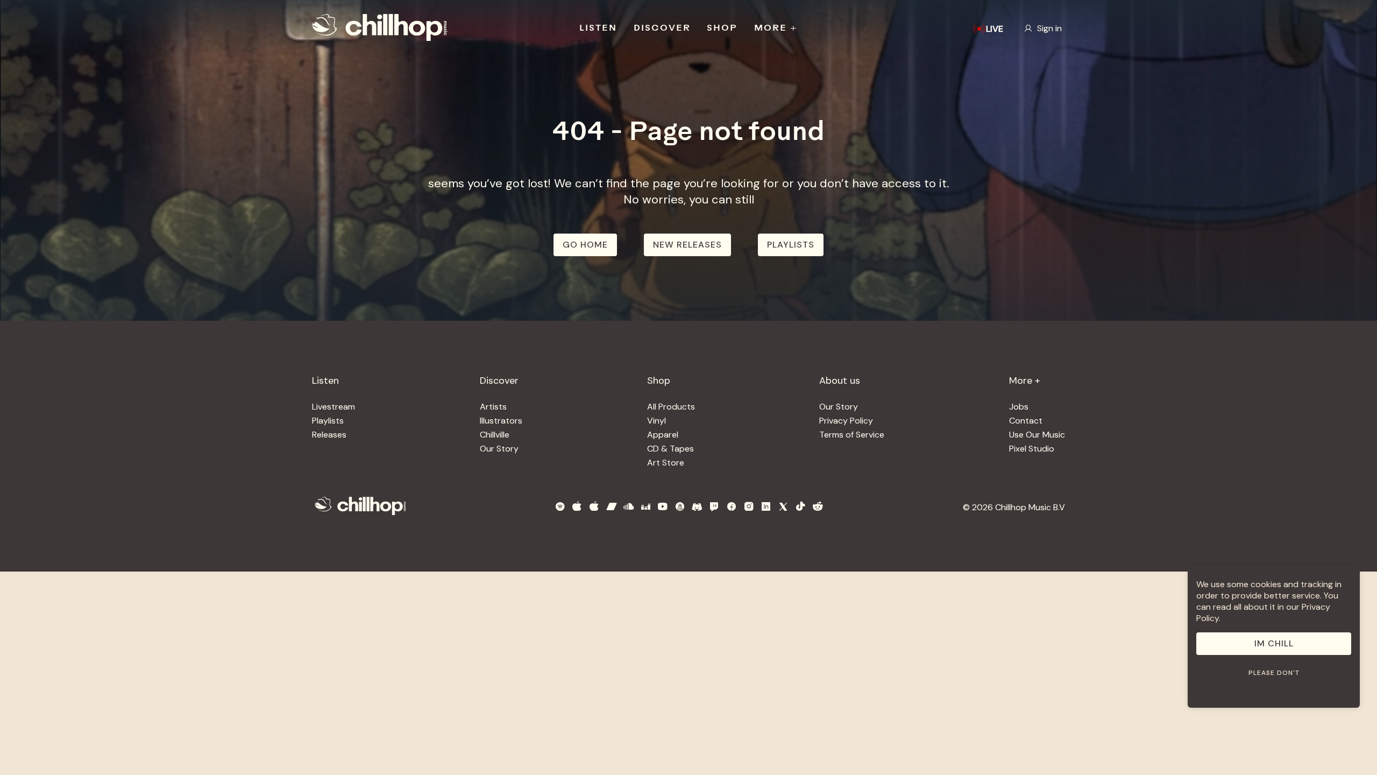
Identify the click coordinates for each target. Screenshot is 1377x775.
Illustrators (501, 420)
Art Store (665, 462)
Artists (493, 406)
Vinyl (656, 420)
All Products (671, 406)
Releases (329, 434)
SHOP (722, 28)
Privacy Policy (846, 420)
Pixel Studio (1031, 448)
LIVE (994, 28)
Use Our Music (1037, 434)
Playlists (328, 420)
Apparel (662, 434)
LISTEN (598, 28)
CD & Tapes (670, 448)
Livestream (333, 406)
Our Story (499, 448)
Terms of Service (851, 434)
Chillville (494, 434)
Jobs (1018, 406)
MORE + (776, 28)
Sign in (1049, 28)
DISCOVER (662, 28)
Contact (1025, 420)
